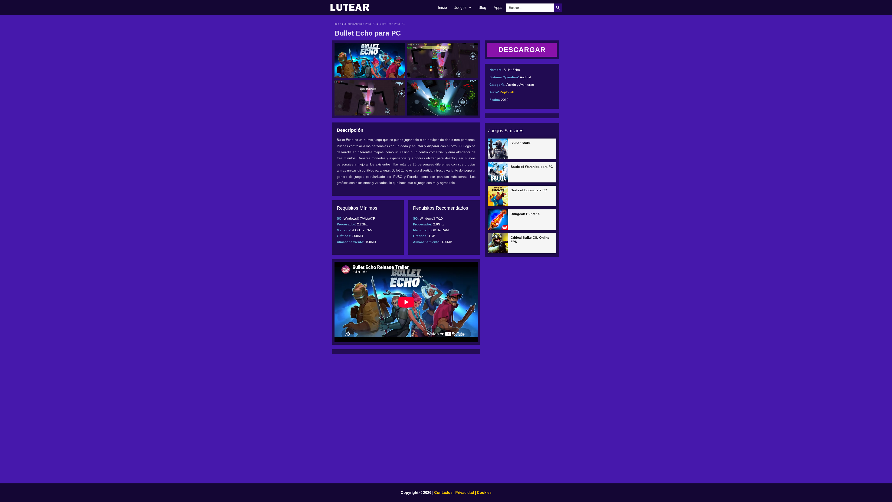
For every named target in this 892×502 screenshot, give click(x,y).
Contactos (443, 493)
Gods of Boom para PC (529, 190)
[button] (468, 7)
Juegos (460, 8)
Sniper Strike (521, 143)
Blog (482, 8)
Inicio (442, 8)
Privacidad (464, 493)
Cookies (484, 493)
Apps (498, 8)
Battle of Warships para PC (532, 166)
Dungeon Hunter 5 (525, 214)
